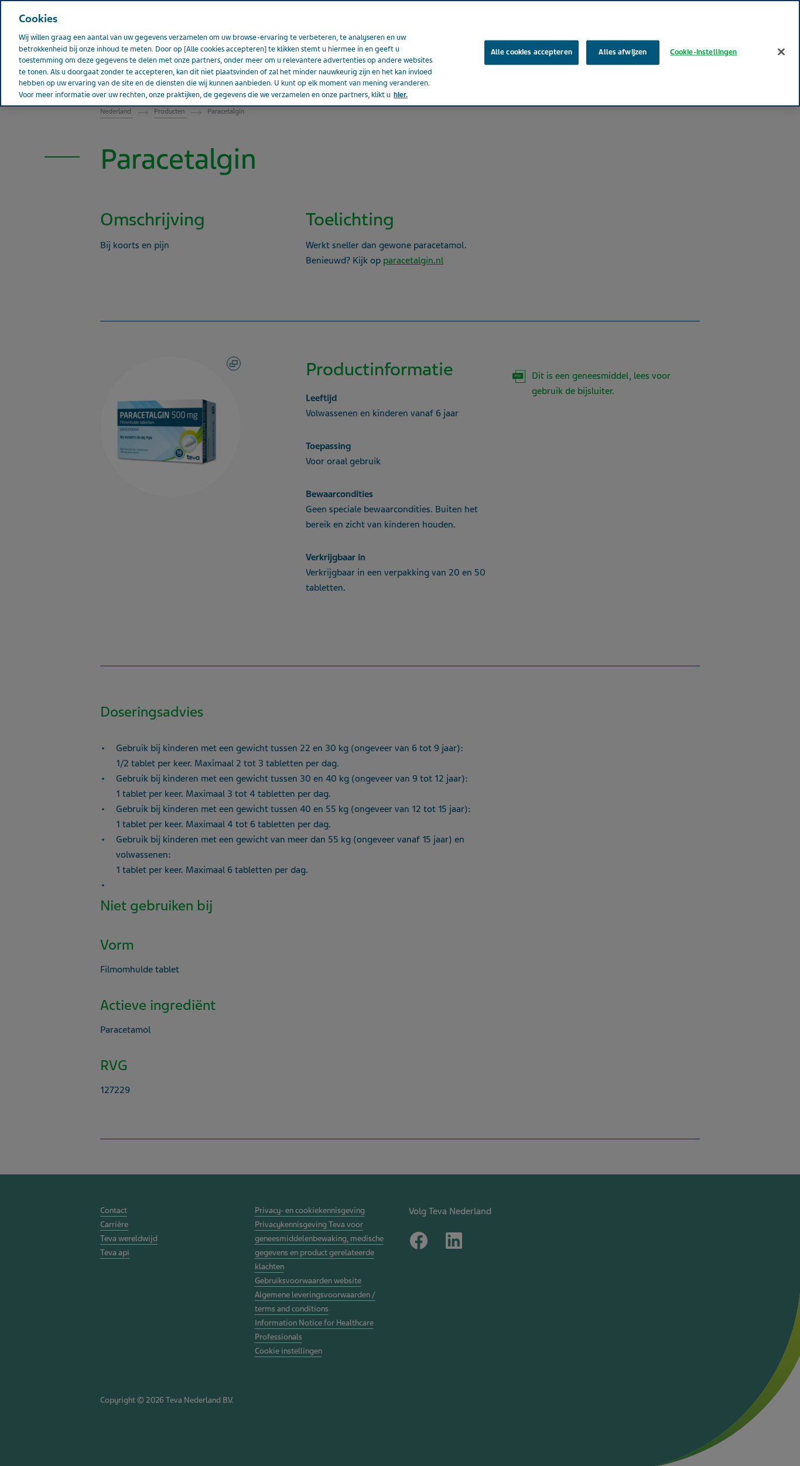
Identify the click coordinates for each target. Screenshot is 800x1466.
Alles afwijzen (623, 52)
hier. (401, 95)
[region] (400, 53)
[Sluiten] (781, 52)
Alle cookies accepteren (531, 52)
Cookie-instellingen (703, 52)
